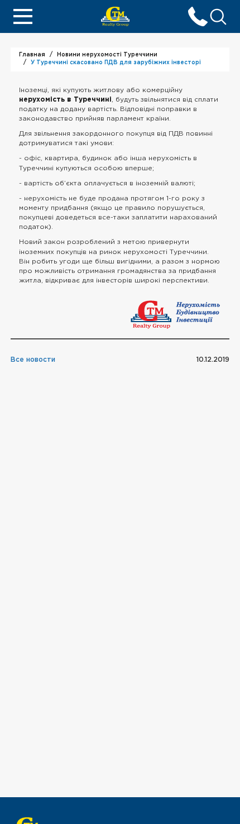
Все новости (33, 360)
